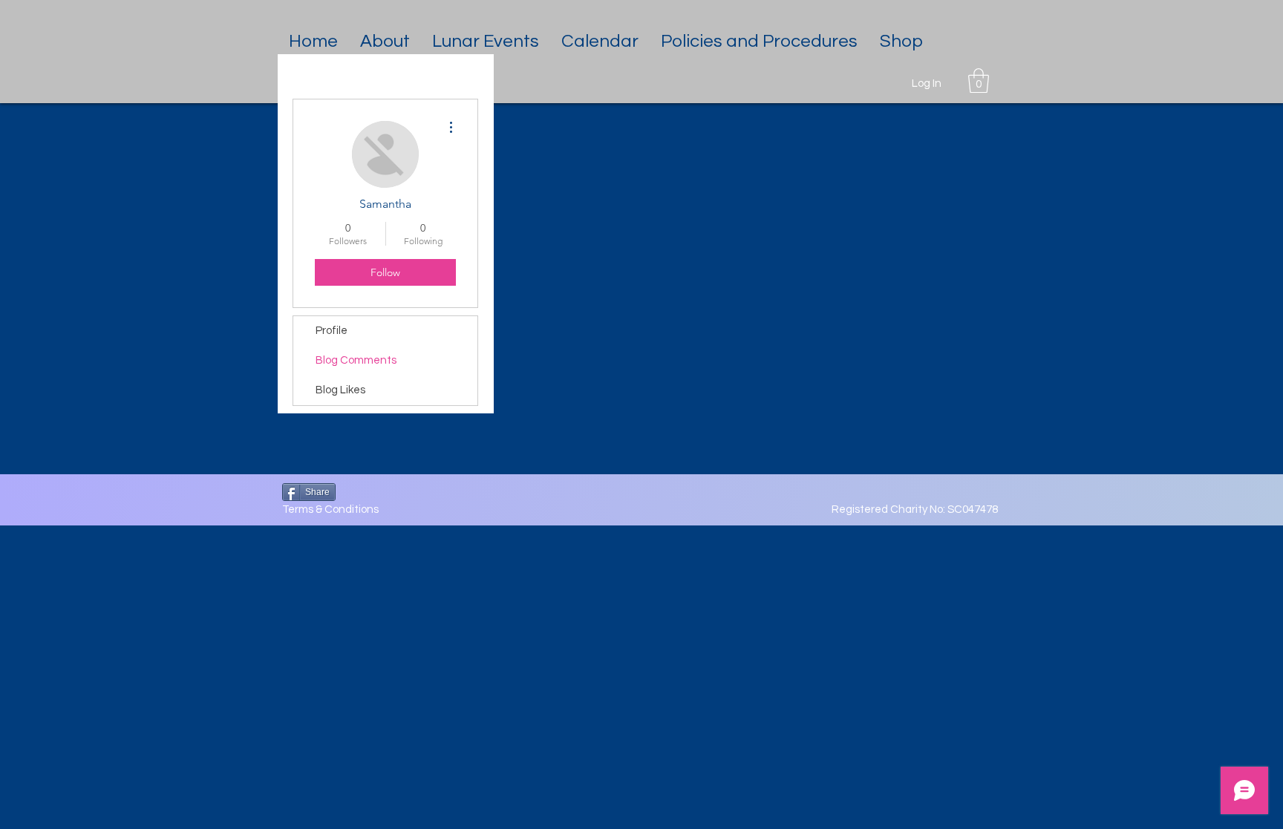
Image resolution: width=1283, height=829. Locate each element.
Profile (331, 330)
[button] (385, 41)
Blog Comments (356, 360)
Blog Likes (340, 390)
